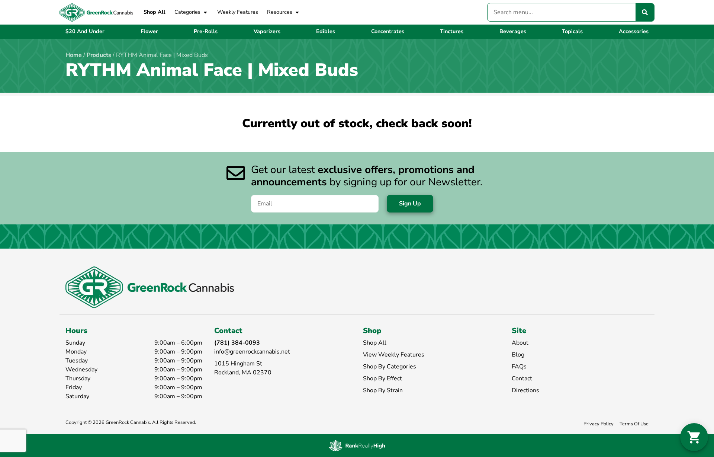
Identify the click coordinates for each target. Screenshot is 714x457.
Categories (187, 12)
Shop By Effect (382, 378)
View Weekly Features (393, 355)
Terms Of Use (634, 424)
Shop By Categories (389, 366)
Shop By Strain (383, 390)
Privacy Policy (598, 424)
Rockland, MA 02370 (242, 372)
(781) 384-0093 (237, 343)
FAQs (519, 366)
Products (99, 55)
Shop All (154, 12)
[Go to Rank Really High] (357, 445)
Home (73, 55)
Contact (522, 378)
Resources (279, 12)
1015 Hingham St (238, 363)
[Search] (645, 12)
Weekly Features (237, 12)
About (520, 343)
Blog (518, 355)
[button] (694, 437)
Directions (525, 390)
